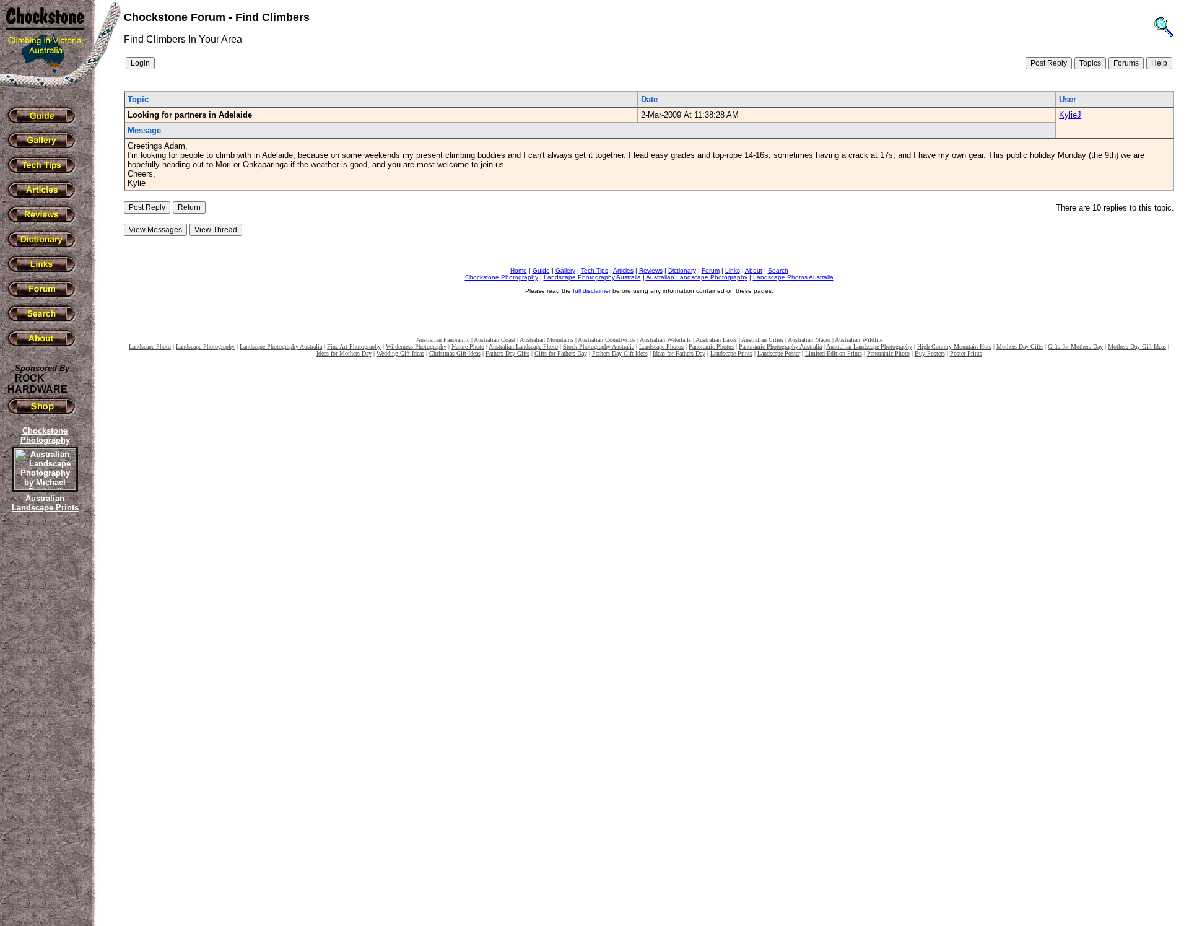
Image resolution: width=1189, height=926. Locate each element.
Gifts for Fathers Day (560, 353)
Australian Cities (762, 339)
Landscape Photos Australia (793, 277)
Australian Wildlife (858, 339)
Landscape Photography (205, 346)
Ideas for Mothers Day (344, 353)
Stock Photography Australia (598, 346)
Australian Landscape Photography (696, 277)
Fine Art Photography (354, 346)
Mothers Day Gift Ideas (1137, 346)
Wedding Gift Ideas (400, 353)
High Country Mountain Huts (954, 346)
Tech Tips (594, 270)
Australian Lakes (716, 339)
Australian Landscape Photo (523, 346)
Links (732, 270)
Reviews (651, 270)
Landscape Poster (778, 353)
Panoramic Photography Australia (780, 346)
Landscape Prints (731, 353)
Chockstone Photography (501, 277)
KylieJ (1070, 115)
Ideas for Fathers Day (679, 353)
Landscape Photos (661, 346)
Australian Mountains (546, 339)
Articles (623, 270)
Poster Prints (966, 353)
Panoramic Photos (711, 346)
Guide (541, 270)
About (753, 270)
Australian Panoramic (442, 339)
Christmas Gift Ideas (455, 353)
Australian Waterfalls (665, 339)
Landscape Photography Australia (592, 277)
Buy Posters (930, 353)
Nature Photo (467, 346)
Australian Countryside (606, 339)
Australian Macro (809, 339)
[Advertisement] (43, 728)
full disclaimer (592, 290)
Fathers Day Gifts (507, 353)
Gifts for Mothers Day (1075, 346)
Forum (711, 270)
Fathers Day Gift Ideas (620, 353)
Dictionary (682, 270)
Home (518, 270)
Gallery (565, 270)
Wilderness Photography (416, 346)
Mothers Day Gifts (1019, 346)
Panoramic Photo (888, 353)
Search (778, 270)
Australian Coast (494, 339)
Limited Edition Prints (833, 353)
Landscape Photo (150, 346)
